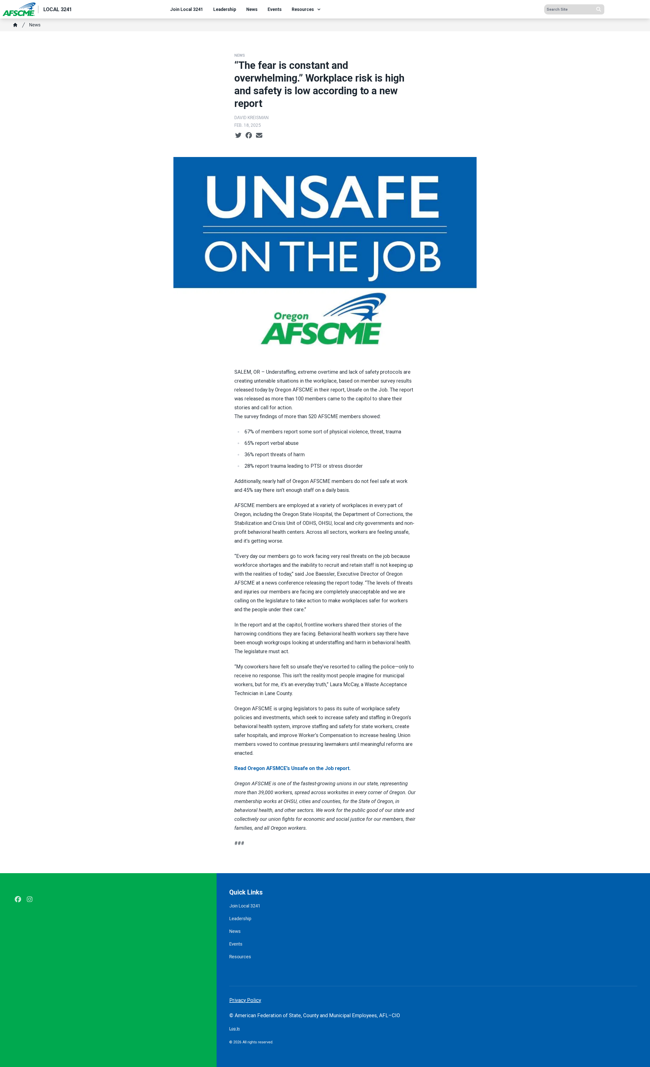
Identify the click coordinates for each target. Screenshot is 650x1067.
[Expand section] (318, 9)
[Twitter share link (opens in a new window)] (238, 135)
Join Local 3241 (186, 9)
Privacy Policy (245, 1000)
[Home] (15, 24)
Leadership (224, 9)
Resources (303, 9)
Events (275, 9)
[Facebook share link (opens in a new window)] (249, 135)
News (251, 9)
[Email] (259, 135)
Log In (234, 1028)
